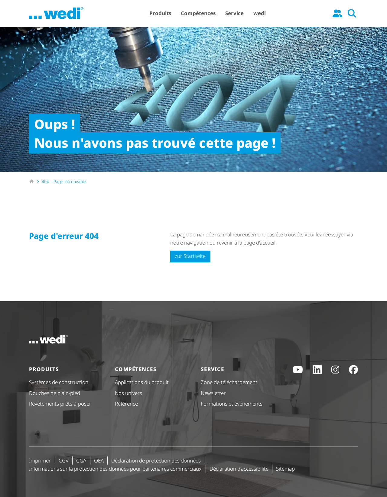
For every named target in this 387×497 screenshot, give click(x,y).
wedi (259, 13)
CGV (64, 460)
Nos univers (128, 393)
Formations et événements (231, 403)
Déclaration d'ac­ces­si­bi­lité (239, 468)
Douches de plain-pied (54, 393)
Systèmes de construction (58, 382)
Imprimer (40, 460)
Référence (126, 403)
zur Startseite (190, 255)
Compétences (198, 13)
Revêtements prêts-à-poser (60, 403)
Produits (160, 13)
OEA (99, 460)
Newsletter (213, 393)
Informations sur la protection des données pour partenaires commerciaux (115, 468)
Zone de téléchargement (229, 382)
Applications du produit (142, 382)
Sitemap (285, 468)
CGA (81, 460)
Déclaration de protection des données (156, 460)
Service (234, 13)
